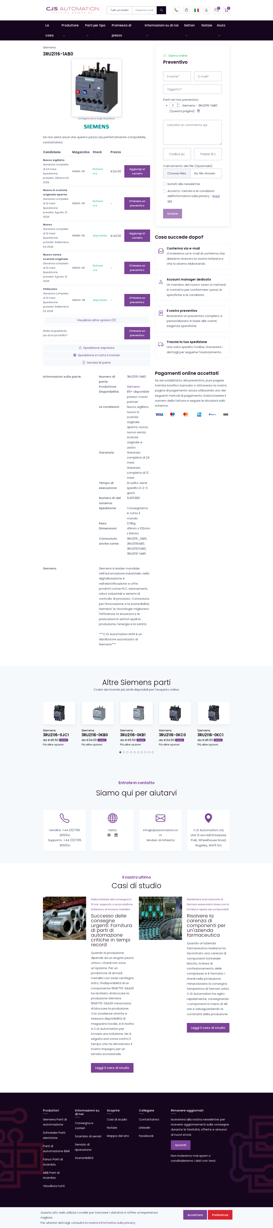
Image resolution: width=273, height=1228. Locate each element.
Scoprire (113, 1110)
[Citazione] (216, 10)
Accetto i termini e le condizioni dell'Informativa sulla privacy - (193, 196)
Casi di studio (117, 1119)
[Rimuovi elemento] (197, 111)
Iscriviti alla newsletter (183, 184)
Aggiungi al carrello (137, 171)
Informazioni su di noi (161, 25)
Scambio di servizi (88, 1136)
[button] (196, 10)
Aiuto (221, 25)
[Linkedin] (116, 835)
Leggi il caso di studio (112, 1068)
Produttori (51, 1110)
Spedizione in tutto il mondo (99, 355)
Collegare (146, 1110)
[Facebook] (109, 835)
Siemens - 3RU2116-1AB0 (199, 105)
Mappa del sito (118, 1136)
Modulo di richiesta (160, 840)
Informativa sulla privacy (117, 1223)
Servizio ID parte (99, 362)
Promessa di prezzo (121, 30)
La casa (49, 30)
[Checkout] (226, 10)
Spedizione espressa (98, 348)
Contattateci (149, 1119)
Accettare (195, 1215)
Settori (189, 25)
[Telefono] (176, 10)
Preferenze (220, 1215)
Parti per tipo (95, 25)
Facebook (146, 1136)
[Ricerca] (161, 10)
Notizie (206, 25)
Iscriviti (180, 1145)
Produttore (70, 25)
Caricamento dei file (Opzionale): (188, 166)
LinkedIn (144, 1127)
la (86, 1223)
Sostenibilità (84, 1158)
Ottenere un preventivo (137, 203)
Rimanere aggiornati (187, 1110)
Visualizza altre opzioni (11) (96, 320)
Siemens (133, 386)
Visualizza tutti (54, 1186)
